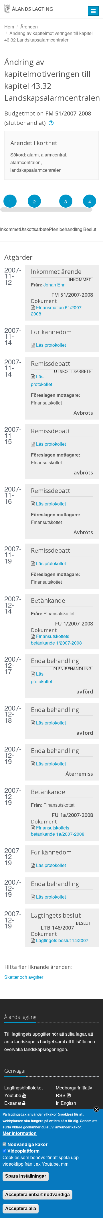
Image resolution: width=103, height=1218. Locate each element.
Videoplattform (23, 1150)
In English (66, 1103)
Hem (9, 26)
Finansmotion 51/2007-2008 (57, 310)
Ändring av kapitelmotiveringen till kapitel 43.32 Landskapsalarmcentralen (48, 36)
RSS (61, 1095)
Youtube (13, 1095)
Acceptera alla (20, 1208)
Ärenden (29, 26)
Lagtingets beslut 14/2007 (62, 940)
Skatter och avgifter (23, 977)
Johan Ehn (54, 284)
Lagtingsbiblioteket (23, 1087)
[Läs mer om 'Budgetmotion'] (52, 123)
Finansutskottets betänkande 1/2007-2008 (56, 639)
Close (96, 1109)
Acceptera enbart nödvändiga (37, 1194)
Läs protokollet (51, 345)
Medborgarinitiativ (74, 1087)
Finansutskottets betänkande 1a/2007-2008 (57, 830)
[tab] (10, 201)
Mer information (20, 1133)
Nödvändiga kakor (27, 1144)
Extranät (13, 1103)
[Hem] (43, 11)
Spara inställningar (25, 1176)
